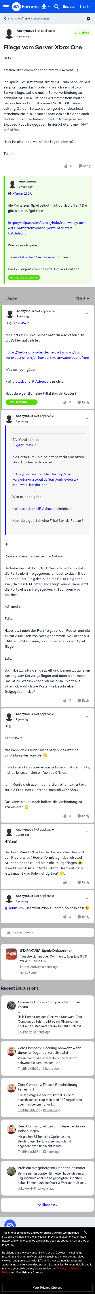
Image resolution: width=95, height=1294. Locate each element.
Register (69, 7)
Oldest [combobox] (82, 298)
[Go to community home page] (25, 6)
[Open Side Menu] (6, 6)
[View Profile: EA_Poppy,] (11, 1005)
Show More (49, 1205)
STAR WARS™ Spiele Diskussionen (28, 18)
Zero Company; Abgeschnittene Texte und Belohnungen (52, 1128)
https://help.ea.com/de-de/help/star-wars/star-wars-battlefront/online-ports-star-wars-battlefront (46, 228)
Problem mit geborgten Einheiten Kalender (52, 1168)
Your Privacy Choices (47, 1287)
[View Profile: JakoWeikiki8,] (11, 1171)
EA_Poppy (25, 1032)
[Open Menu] (89, 18)
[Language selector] (46, 6)
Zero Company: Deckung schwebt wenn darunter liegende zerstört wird (49, 1050)
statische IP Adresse (34, 257)
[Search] (56, 6)
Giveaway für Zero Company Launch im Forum (49, 1004)
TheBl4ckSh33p (29, 1069)
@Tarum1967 (21, 193)
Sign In (84, 7)
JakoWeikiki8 (27, 1188)
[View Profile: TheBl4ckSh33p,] (11, 1051)
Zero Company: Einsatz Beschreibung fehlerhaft (47, 1087)
